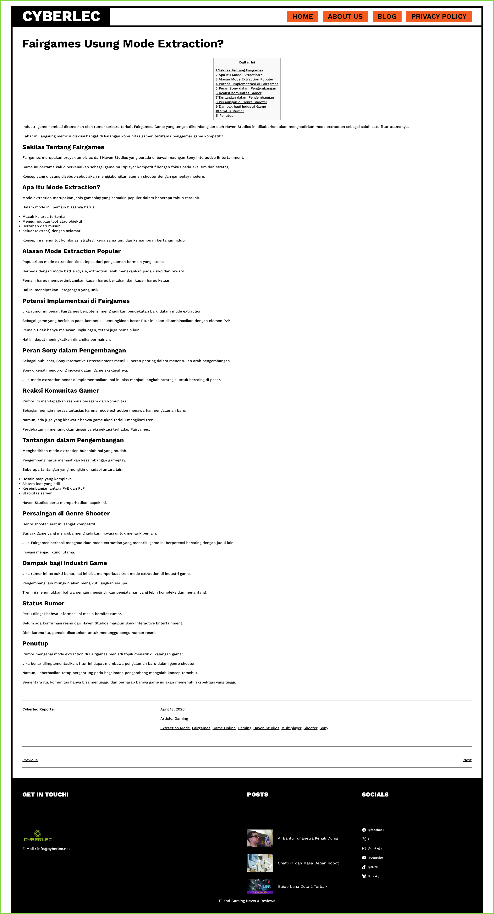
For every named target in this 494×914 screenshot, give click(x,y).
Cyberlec (61, 16)
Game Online (224, 728)
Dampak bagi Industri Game (241, 106)
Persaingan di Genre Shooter (241, 102)
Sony (324, 728)
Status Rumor (230, 111)
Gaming (181, 718)
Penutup (224, 115)
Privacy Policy (439, 16)
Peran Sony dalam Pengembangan (246, 88)
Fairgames (201, 728)
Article (166, 718)
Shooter (310, 728)
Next (467, 760)
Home (302, 16)
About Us (345, 16)
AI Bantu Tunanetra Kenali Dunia (308, 838)
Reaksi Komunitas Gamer (238, 93)
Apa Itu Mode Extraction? (239, 75)
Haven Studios (266, 728)
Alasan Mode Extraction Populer (244, 79)
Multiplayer (291, 728)
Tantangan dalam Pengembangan (245, 97)
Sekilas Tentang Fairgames (239, 70)
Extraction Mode (175, 728)
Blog (387, 16)
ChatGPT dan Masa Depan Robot (308, 863)
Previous (30, 760)
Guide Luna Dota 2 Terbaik (302, 886)
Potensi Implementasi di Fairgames (247, 84)
